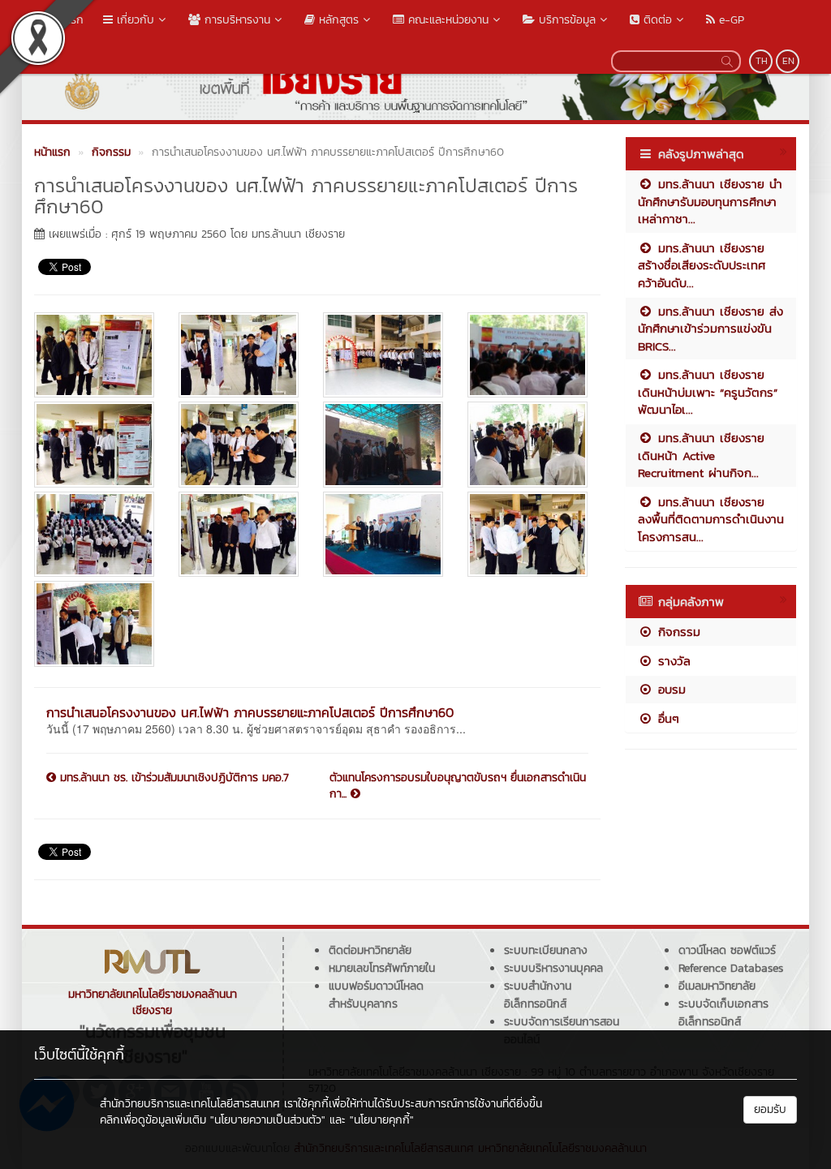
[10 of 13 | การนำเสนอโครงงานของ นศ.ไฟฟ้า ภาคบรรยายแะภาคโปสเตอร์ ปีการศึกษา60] (239, 534)
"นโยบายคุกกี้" (382, 1119)
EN (788, 61)
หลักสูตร (337, 19)
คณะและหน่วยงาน (446, 19)
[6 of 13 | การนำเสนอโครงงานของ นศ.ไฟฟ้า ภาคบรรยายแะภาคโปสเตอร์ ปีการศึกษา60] (239, 444)
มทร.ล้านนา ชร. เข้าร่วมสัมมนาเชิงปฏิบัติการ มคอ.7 (172, 778)
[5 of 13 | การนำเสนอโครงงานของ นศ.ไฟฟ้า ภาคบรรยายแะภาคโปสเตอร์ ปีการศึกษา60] (94, 444)
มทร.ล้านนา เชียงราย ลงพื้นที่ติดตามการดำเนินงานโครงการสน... (711, 519)
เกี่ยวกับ (133, 19)
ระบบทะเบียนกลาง (546, 950)
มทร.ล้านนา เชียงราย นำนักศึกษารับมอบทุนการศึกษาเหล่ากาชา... (710, 201)
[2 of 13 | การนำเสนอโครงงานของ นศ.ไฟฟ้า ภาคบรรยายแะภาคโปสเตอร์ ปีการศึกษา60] (239, 355)
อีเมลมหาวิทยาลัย (717, 986)
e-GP (729, 19)
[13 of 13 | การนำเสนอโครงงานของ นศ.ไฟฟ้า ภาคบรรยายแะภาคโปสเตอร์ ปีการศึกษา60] (94, 623)
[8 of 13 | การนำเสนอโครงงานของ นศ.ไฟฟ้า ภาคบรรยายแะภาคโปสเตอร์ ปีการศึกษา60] (527, 444)
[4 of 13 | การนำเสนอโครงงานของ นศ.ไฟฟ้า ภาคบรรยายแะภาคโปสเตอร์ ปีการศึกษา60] (527, 355)
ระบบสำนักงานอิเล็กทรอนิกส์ (537, 995)
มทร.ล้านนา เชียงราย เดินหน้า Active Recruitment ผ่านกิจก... (701, 455)
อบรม (669, 689)
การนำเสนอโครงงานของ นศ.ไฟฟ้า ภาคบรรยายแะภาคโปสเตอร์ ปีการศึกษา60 (250, 712)
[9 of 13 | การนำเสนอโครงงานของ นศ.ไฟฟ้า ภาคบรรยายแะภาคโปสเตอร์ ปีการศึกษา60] (94, 534)
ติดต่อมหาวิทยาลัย (370, 950)
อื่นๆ (666, 718)
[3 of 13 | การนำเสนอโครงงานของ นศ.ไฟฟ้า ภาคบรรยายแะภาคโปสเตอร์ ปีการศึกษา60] (383, 355)
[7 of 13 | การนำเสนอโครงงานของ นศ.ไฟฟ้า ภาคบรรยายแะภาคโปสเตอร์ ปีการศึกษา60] (383, 444)
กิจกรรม (676, 631)
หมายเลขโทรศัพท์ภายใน (382, 968)
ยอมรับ (770, 1109)
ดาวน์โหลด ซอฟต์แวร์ (727, 950)
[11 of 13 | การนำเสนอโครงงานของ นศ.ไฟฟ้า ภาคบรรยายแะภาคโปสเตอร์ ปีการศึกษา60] (383, 534)
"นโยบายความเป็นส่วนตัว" (267, 1119)
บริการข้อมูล (565, 19)
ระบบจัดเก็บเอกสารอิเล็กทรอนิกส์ (723, 1012)
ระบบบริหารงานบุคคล (553, 968)
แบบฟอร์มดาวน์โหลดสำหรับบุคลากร (376, 995)
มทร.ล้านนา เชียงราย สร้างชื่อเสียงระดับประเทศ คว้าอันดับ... (701, 265)
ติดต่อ (655, 19)
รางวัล (672, 660)
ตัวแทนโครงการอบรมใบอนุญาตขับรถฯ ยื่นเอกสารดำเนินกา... (457, 786)
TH (762, 61)
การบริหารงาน (235, 19)
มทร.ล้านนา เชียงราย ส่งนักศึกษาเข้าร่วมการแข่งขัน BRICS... (710, 328)
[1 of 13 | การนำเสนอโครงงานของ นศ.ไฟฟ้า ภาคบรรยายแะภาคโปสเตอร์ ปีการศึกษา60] (94, 355)
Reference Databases (730, 968)
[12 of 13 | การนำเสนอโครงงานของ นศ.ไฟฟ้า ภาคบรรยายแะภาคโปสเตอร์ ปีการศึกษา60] (527, 534)
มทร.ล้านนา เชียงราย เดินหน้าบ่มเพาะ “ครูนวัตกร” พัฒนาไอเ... (707, 392)
